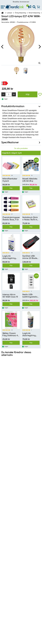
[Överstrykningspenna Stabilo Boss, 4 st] (11, 204)
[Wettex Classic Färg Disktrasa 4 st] (11, 320)
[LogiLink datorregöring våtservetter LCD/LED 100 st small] (11, 243)
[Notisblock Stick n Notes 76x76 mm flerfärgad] (31, 204)
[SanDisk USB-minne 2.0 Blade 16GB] (31, 243)
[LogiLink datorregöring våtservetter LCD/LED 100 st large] (31, 320)
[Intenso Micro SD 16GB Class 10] (11, 281)
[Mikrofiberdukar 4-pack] (11, 165)
